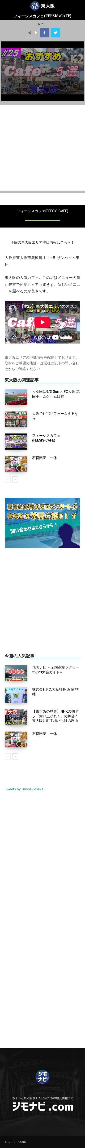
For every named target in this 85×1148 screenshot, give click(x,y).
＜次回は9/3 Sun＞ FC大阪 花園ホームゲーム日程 (56, 393)
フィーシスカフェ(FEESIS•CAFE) (46, 437)
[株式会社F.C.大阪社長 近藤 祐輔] (16, 695)
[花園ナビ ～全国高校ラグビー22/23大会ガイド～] (16, 673)
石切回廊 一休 (44, 458)
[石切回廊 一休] (16, 464)
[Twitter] (55, 32)
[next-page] (15, 479)
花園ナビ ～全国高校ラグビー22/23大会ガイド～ (55, 669)
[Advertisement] (42, 148)
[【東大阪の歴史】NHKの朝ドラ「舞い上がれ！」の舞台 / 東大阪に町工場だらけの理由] (16, 717)
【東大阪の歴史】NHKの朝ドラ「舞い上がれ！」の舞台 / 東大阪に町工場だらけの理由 (55, 716)
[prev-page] (8, 479)
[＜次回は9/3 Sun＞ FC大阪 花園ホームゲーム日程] (16, 397)
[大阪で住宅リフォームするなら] (16, 419)
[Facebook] (44, 32)
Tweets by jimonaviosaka (24, 789)
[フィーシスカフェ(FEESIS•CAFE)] (16, 441)
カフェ (42, 24)
